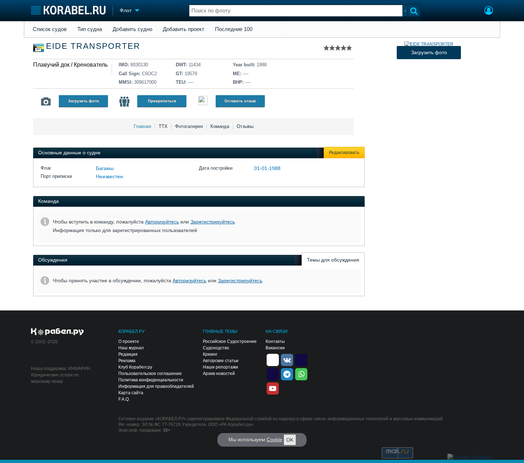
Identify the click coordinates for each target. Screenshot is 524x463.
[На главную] (68, 10)
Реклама (126, 360)
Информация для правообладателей (156, 386)
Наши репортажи (220, 367)
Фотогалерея (189, 126)
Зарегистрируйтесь (212, 222)
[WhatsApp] (301, 373)
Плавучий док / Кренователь (70, 65)
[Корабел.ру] (57, 332)
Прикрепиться (162, 101)
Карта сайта (130, 392)
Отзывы (245, 126)
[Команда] (124, 101)
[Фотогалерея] (46, 101)
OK (289, 440)
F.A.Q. (124, 399)
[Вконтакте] (287, 359)
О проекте (128, 341)
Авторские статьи (220, 360)
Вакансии (275, 347)
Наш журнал (131, 347)
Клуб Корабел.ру (135, 367)
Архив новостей (219, 373)
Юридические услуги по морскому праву (55, 378)
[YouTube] (273, 388)
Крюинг (210, 354)
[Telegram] (287, 373)
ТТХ (163, 126)
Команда (219, 126)
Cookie (274, 439)
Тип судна (89, 29)
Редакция (128, 354)
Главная (142, 126)
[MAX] (273, 373)
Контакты (275, 341)
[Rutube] (301, 359)
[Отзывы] (203, 101)
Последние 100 (233, 29)
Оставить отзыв (240, 101)
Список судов (50, 29)
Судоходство (216, 347)
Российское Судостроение (230, 341)
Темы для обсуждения (333, 260)
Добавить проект (183, 29)
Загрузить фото (83, 101)
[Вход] (488, 11)
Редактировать (344, 152)
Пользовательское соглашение (150, 373)
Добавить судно (132, 29)
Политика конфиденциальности (150, 379)
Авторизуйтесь (162, 222)
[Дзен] (273, 359)
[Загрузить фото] (428, 44)
